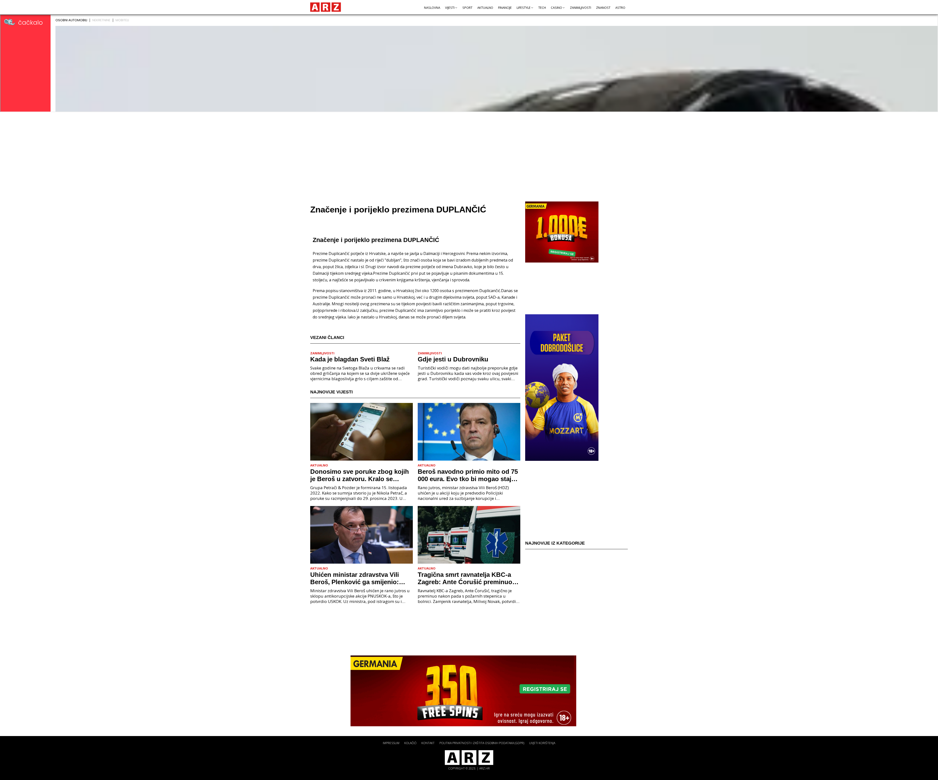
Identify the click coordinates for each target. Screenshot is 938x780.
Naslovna (432, 7)
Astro (620, 7)
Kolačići (410, 743)
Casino (556, 7)
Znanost (603, 7)
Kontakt (428, 743)
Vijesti (450, 7)
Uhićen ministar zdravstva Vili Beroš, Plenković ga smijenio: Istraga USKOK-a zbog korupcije (358, 578)
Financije (505, 7)
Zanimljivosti (580, 7)
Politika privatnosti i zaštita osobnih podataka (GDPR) (481, 743)
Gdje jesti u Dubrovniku (453, 359)
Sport (467, 7)
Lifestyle (524, 7)
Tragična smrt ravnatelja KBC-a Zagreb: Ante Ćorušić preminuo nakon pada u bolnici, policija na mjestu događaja (466, 578)
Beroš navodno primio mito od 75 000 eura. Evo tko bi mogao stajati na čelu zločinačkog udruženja (468, 475)
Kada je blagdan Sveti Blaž (350, 359)
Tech (542, 7)
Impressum (391, 743)
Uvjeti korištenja (542, 743)
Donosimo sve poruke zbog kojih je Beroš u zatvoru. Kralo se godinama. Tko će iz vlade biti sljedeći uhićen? (359, 475)
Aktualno (485, 7)
